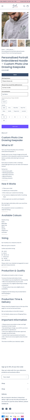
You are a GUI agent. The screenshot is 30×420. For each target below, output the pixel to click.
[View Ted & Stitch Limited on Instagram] (3, 409)
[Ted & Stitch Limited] (15, 6)
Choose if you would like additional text (12, 85)
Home (3, 49)
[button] (24, 6)
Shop (3, 383)
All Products (9, 49)
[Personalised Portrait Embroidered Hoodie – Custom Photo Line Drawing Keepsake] (5, 43)
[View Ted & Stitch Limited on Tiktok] (6, 409)
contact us (5, 403)
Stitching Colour (6, 78)
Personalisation (6, 91)
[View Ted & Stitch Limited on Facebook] (10, 409)
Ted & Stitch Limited (9, 413)
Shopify (22, 413)
